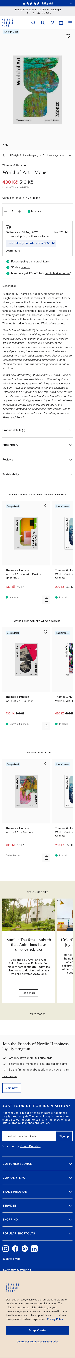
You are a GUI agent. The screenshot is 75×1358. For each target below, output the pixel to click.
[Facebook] (15, 1248)
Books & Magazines (53, 155)
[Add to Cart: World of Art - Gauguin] (46, 858)
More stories (37, 1014)
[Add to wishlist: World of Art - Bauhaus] (45, 631)
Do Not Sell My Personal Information (38, 1341)
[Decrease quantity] (5, 211)
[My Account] (43, 22)
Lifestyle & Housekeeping (24, 155)
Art (70, 155)
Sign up (64, 1136)
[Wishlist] (52, 22)
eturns (26, 267)
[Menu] (70, 22)
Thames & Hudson (14, 165)
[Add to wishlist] (68, 35)
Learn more (9, 1076)
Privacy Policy (55, 1319)
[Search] (33, 22)
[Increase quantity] (19, 211)
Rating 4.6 (47, 3)
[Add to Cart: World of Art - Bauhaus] (46, 726)
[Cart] (61, 22)
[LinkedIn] (34, 1248)
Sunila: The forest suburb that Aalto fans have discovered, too (28, 944)
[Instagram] (5, 1248)
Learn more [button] (13, 250)
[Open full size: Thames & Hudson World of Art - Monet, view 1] (37, 89)
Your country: (11, 1146)
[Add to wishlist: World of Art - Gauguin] (45, 763)
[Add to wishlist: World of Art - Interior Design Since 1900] (45, 505)
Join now (12, 1088)
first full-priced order (57, 273)
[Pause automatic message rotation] (70, 3)
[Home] (3, 155)
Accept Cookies (37, 1330)
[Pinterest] (25, 1248)
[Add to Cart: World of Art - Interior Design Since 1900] (46, 600)
